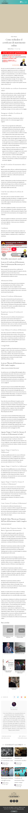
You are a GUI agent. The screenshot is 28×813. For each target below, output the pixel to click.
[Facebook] (14, 697)
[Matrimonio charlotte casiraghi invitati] (7, 771)
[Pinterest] (21, 697)
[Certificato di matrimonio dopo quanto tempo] (21, 771)
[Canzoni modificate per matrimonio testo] (7, 752)
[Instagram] (17, 801)
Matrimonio (14, 36)
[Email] (25, 697)
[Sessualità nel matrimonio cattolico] (21, 752)
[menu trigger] (25, 2)
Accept (14, 811)
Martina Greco (11, 48)
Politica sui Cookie (20, 808)
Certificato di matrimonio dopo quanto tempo (19, 780)
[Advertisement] (14, 19)
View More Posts (14, 709)
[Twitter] (18, 697)
